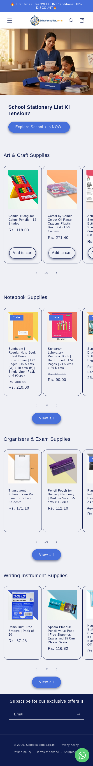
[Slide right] (57, 273)
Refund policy (22, 752)
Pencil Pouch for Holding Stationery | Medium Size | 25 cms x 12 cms (61, 496)
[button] (9, 20)
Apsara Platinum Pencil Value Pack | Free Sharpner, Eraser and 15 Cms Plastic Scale (62, 634)
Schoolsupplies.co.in (40, 745)
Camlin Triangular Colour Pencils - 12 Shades (22, 219)
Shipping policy (74, 752)
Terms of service (48, 752)
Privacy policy (69, 745)
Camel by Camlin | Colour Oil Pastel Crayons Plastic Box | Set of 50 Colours (61, 223)
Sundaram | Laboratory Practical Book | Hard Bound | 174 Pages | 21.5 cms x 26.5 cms (60, 358)
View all (46, 418)
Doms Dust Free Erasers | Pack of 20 (21, 630)
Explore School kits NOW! (39, 127)
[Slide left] (36, 273)
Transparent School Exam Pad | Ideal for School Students (22, 496)
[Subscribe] (78, 714)
